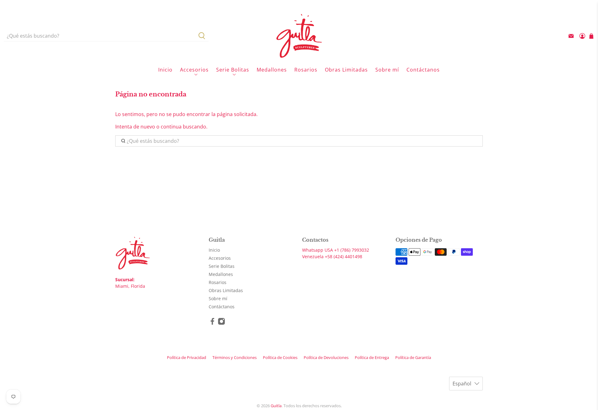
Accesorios (194, 69)
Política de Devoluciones (326, 357)
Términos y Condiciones (234, 357)
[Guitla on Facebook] (212, 323)
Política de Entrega (372, 357)
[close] (483, 5)
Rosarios (305, 69)
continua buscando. (184, 126)
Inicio (165, 69)
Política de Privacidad (186, 357)
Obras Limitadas (346, 69)
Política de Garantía (413, 357)
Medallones (272, 69)
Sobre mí (387, 69)
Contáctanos (423, 69)
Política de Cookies (280, 357)
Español (462, 383)
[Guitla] (299, 35)
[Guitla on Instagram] (221, 323)
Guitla (276, 405)
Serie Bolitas (232, 69)
